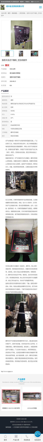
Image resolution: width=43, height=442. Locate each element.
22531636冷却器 (21, 408)
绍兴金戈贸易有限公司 (17, 424)
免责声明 (22, 427)
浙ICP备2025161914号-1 (27, 421)
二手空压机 (22, 13)
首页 (9, 13)
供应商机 (14, 13)
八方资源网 (16, 427)
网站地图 (34, 427)
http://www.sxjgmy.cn (7, 371)
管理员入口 (28, 427)
